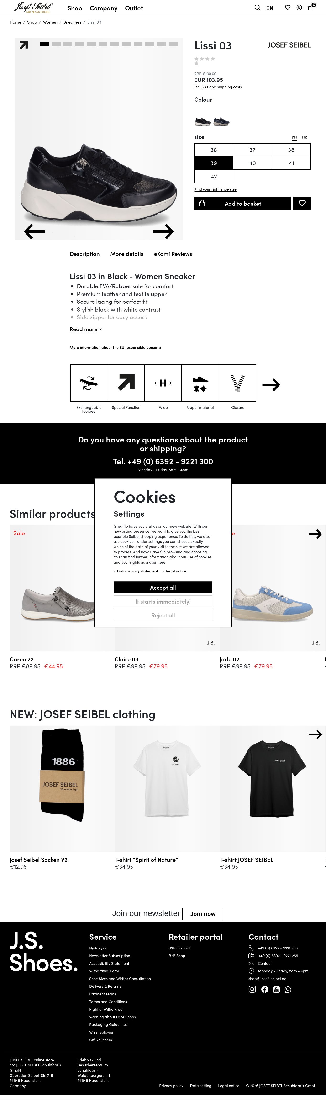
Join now (203, 914)
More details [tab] (126, 253)
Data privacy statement (138, 570)
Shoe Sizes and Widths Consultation (120, 978)
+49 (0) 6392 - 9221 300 (170, 460)
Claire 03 (126, 659)
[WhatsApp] (287, 989)
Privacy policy (171, 1086)
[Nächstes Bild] (163, 232)
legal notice (176, 570)
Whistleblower (101, 1032)
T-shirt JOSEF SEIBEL (246, 859)
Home (15, 22)
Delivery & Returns (105, 986)
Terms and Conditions (108, 1001)
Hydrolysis (98, 947)
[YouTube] (276, 989)
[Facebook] (264, 989)
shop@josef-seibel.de (267, 978)
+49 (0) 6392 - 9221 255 (278, 955)
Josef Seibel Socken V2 (39, 859)
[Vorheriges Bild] (34, 232)
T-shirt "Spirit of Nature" (146, 859)
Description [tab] (85, 253)
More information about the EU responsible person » (115, 347)
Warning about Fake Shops (112, 1016)
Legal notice (228, 1086)
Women (50, 22)
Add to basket (243, 203)
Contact (265, 963)
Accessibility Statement (109, 963)
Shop (32, 22)
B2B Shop (177, 955)
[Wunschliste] (288, 7)
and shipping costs (225, 86)
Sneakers (72, 22)
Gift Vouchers (100, 1039)
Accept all (163, 587)
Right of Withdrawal (106, 1009)
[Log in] (299, 7)
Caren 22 (22, 659)
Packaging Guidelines (108, 1024)
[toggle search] (257, 7)
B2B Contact (179, 947)
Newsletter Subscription (109, 955)
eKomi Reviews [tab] (173, 253)
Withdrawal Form (104, 970)
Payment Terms (102, 993)
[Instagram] (252, 989)
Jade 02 (229, 659)
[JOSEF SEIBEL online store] (34, 6)
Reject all (163, 615)
